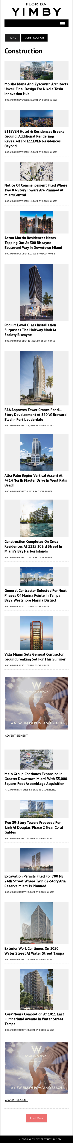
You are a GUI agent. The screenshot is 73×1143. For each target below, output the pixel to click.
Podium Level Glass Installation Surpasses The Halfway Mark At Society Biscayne (30, 330)
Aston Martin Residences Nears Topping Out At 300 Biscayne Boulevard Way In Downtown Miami (33, 242)
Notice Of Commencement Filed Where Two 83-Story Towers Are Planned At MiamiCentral (35, 190)
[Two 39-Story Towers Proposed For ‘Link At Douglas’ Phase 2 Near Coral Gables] (36, 815)
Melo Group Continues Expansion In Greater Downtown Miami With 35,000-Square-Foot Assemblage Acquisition (36, 778)
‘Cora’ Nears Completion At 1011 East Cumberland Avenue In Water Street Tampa (34, 1019)
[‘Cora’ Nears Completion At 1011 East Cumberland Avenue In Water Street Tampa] (36, 1007)
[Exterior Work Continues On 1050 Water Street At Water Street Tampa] (36, 941)
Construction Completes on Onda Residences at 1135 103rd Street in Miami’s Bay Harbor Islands (33, 546)
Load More (36, 1118)
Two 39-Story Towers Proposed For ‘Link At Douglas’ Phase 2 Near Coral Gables (33, 827)
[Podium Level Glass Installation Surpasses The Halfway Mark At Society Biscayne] (36, 318)
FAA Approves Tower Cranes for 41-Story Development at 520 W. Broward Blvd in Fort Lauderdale (35, 414)
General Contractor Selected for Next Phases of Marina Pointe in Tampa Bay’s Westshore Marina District (35, 595)
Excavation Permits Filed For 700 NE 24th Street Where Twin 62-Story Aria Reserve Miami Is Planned (35, 881)
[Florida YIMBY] (36, 9)
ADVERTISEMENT (16, 735)
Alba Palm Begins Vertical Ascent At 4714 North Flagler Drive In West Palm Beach (35, 480)
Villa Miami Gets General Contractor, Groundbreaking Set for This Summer (35, 657)
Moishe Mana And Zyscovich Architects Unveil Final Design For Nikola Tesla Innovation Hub (36, 89)
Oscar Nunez (49, 99)
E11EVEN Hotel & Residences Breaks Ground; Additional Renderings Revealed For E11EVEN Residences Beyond (34, 138)
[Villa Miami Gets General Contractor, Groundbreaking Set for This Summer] (36, 647)
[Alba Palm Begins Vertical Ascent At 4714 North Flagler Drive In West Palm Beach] (36, 469)
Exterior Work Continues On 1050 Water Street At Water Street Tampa (34, 951)
